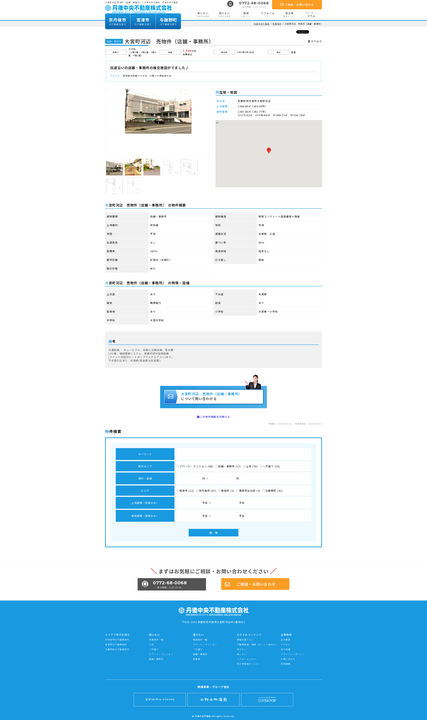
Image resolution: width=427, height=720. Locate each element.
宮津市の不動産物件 (116, 644)
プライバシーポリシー (293, 654)
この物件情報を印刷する (215, 416)
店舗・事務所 (156, 659)
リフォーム (268, 14)
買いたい (202, 14)
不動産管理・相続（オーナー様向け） (257, 644)
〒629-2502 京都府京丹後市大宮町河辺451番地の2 (213, 622)
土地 (151, 644)
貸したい (242, 654)
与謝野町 (168, 21)
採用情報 (285, 663)
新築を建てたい (245, 639)
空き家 (289, 14)
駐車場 (196, 659)
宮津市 (143, 21)
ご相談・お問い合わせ (299, 5)
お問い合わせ (288, 659)
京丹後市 (117, 21)
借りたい (224, 14)
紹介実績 (285, 649)
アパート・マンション (161, 654)
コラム (311, 14)
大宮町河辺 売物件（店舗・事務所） (212, 396)
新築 (246, 14)
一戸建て (154, 649)
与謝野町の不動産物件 (117, 649)
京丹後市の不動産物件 (117, 639)
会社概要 (285, 639)
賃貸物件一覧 (200, 639)
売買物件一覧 (156, 639)
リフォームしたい (246, 659)
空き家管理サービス (248, 663)
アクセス (285, 644)
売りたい (242, 649)
